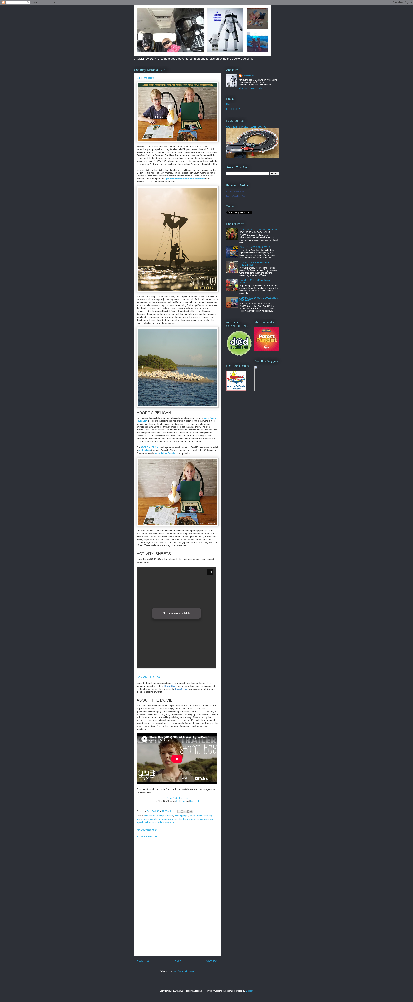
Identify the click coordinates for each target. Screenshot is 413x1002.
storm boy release (152, 819)
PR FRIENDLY (233, 109)
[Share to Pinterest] (191, 811)
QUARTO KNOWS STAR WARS (254, 247)
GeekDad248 (248, 75)
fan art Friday (195, 815)
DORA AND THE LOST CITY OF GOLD (258, 229)
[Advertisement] (177, 934)
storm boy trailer (169, 819)
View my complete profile (250, 88)
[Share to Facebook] (188, 811)
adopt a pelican (166, 815)
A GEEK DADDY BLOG (235, 191)
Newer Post (143, 960)
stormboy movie (185, 819)
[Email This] (179, 811)
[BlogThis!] (182, 811)
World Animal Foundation (166, 453)
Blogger (249, 991)
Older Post (212, 960)
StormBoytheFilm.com (177, 798)
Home (178, 960)
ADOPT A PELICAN (150, 447)
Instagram (181, 801)
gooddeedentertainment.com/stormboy (185, 178)
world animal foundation (163, 822)
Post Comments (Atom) (184, 971)
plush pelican (144, 450)
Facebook (194, 801)
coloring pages (181, 815)
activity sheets (151, 815)
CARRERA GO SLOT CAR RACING (246, 126)
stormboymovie (201, 819)
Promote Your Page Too (235, 196)
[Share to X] (185, 811)
